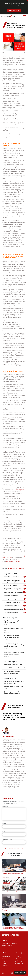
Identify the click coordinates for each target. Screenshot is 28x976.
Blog (3, 961)
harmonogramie (19, 490)
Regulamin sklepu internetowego (19, 962)
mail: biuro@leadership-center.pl (10, 948)
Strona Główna (6, 956)
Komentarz (5, 806)
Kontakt (4, 963)
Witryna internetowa (7, 839)
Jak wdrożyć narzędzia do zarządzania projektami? (12, 636)
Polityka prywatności (18, 957)
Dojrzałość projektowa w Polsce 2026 (14, 629)
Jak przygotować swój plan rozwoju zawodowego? (12, 672)
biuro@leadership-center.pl (13, 561)
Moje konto (5, 965)
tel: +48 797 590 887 (7, 945)
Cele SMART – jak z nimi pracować (14, 668)
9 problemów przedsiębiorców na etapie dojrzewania (14, 621)
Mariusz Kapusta (7, 52)
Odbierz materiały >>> (14, 10)
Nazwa (4, 823)
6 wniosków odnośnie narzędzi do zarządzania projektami (14, 653)
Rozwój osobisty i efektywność (16, 568)
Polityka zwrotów (19, 960)
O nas (3, 958)
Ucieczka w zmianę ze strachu (13, 664)
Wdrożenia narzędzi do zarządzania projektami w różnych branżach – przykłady (14, 644)
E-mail (4, 831)
